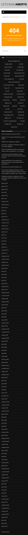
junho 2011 (4, 238)
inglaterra (8, 103)
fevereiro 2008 (5, 359)
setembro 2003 (5, 514)
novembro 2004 (5, 471)
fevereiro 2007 (5, 395)
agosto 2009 (5, 304)
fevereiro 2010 (5, 286)
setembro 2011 (5, 228)
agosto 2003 (5, 517)
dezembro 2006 (5, 402)
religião (7, 118)
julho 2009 (4, 307)
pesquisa (21, 115)
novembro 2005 (5, 441)
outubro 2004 (5, 474)
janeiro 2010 (4, 289)
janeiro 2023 (4, 186)
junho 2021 (4, 198)
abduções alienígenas (14, 61)
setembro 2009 (5, 301)
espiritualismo (19, 88)
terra (22, 121)
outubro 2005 (5, 444)
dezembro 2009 (5, 292)
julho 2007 (4, 380)
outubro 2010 (5, 262)
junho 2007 (4, 383)
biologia (21, 67)
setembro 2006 (5, 411)
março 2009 (4, 320)
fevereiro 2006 (5, 432)
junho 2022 (4, 192)
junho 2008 (4, 347)
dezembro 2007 (5, 365)
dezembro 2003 (5, 505)
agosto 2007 (5, 377)
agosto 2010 (5, 268)
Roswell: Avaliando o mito (16, 167)
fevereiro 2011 (5, 250)
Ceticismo (7, 73)
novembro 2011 (5, 222)
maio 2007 (4, 386)
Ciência (7, 76)
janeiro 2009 (4, 326)
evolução (20, 91)
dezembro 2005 (5, 438)
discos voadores (9, 85)
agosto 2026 (5, 183)
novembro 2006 (5, 405)
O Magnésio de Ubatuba (14, 141)
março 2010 (4, 283)
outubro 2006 (5, 408)
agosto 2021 (5, 195)
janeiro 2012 (4, 216)
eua (7, 91)
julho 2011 (4, 235)
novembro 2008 (5, 332)
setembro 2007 (5, 374)
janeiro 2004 (4, 502)
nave (22, 106)
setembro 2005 (5, 447)
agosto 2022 (5, 189)
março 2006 (4, 429)
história (6, 100)
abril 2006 (4, 426)
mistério (6, 106)
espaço (7, 88)
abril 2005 (4, 456)
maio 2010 (4, 277)
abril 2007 (4, 389)
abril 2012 (4, 213)
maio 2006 (4, 423)
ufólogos (20, 124)
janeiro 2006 (4, 435)
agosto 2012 (5, 207)
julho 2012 (4, 210)
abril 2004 (4, 493)
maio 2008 (4, 350)
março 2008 (4, 356)
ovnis (20, 109)
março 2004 (4, 496)
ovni (7, 109)
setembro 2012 (5, 204)
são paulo (20, 118)
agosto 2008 (5, 341)
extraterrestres (8, 94)
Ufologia (8, 124)
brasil (7, 70)
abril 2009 (4, 317)
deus (21, 79)
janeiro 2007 (4, 399)
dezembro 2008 (5, 329)
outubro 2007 (5, 371)
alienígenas (8, 64)
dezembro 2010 (5, 256)
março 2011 (4, 247)
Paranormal (8, 112)
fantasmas (21, 94)
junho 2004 (4, 487)
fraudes (20, 97)
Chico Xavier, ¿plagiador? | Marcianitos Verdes (12, 144)
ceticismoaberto (19, 73)
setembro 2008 (5, 338)
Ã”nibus (18, 134)
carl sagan (19, 70)
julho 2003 (4, 520)
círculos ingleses (9, 79)
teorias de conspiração (9, 121)
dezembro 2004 (5, 468)
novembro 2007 (5, 368)
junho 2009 (4, 310)
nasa (14, 106)
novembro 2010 (5, 259)
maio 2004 (4, 490)
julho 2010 (4, 271)
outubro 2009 (5, 298)
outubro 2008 (5, 335)
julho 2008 (4, 344)
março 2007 (4, 392)
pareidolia (20, 112)
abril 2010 (4, 280)
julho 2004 (4, 483)
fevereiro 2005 (5, 462)
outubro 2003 (5, 511)
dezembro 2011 (5, 219)
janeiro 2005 (4, 465)
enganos (21, 85)
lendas (20, 103)
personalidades (9, 115)
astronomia (8, 67)
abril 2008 (4, 353)
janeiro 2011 (4, 253)
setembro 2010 (5, 265)
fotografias (8, 97)
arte (21, 64)
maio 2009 (4, 313)
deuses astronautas (14, 82)
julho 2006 (4, 417)
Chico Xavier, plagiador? (7, 146)
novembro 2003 (5, 508)
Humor (22, 100)
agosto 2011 (5, 232)
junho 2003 (4, 523)
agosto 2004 (5, 481)
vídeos (14, 127)
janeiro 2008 (4, 362)
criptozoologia (19, 76)
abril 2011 (4, 244)
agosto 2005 (5, 450)
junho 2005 (4, 453)
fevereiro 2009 (5, 323)
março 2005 (4, 459)
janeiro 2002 (4, 526)
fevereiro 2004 (5, 499)
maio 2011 (4, 241)
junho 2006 (4, 420)
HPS (14, 100)
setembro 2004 (5, 477)
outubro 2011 (5, 225)
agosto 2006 (5, 414)
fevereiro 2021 (5, 201)
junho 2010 (4, 274)
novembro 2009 (5, 295)
